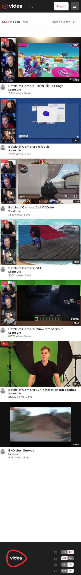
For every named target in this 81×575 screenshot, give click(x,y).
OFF (64, 570)
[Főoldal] (12, 6)
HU (64, 552)
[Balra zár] (64, 564)
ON (70, 558)
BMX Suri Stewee (21, 450)
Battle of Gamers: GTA (25, 268)
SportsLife (14, 89)
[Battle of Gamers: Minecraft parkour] (40, 303)
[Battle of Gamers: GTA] (40, 242)
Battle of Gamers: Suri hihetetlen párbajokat (42, 390)
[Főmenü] (75, 6)
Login (61, 6)
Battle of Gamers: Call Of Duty (31, 207)
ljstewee (13, 454)
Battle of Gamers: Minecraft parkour (35, 329)
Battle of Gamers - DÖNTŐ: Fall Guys (35, 86)
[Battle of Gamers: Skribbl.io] (40, 121)
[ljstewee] (2, 451)
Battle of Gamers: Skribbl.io (29, 147)
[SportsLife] (2, 87)
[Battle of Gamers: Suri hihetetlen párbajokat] (40, 363)
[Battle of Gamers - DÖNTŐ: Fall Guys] (40, 60)
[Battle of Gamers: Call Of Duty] (40, 181)
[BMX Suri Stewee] (40, 424)
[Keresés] (30, 6)
